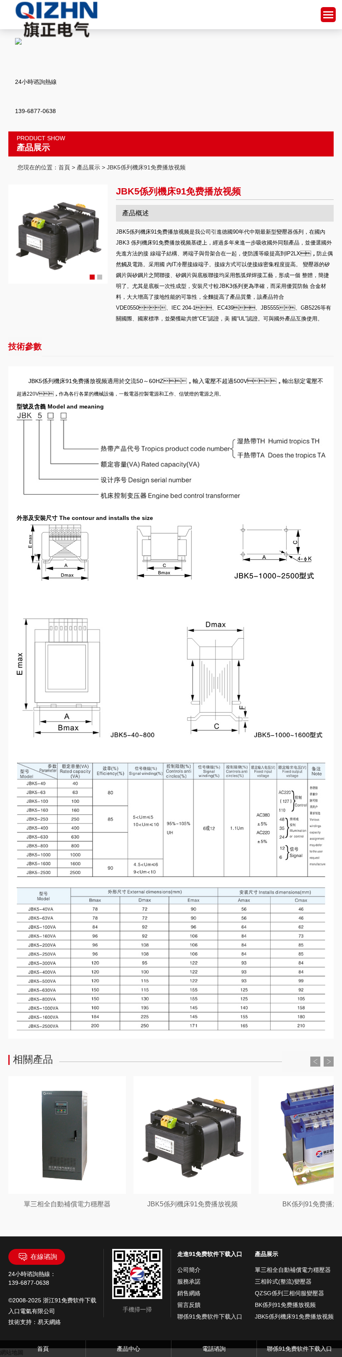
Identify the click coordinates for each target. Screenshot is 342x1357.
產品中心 (128, 1348)
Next (329, 1062)
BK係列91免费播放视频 (285, 1305)
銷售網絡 (189, 1293)
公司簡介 (189, 1269)
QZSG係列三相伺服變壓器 (289, 1293)
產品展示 (88, 167)
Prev (315, 1062)
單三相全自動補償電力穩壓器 (293, 1269)
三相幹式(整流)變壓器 (283, 1281)
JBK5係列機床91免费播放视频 (294, 1316)
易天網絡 (49, 1322)
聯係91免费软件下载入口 (209, 1316)
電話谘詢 (214, 1348)
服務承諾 (189, 1281)
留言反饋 (189, 1305)
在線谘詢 (43, 1256)
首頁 (64, 167)
